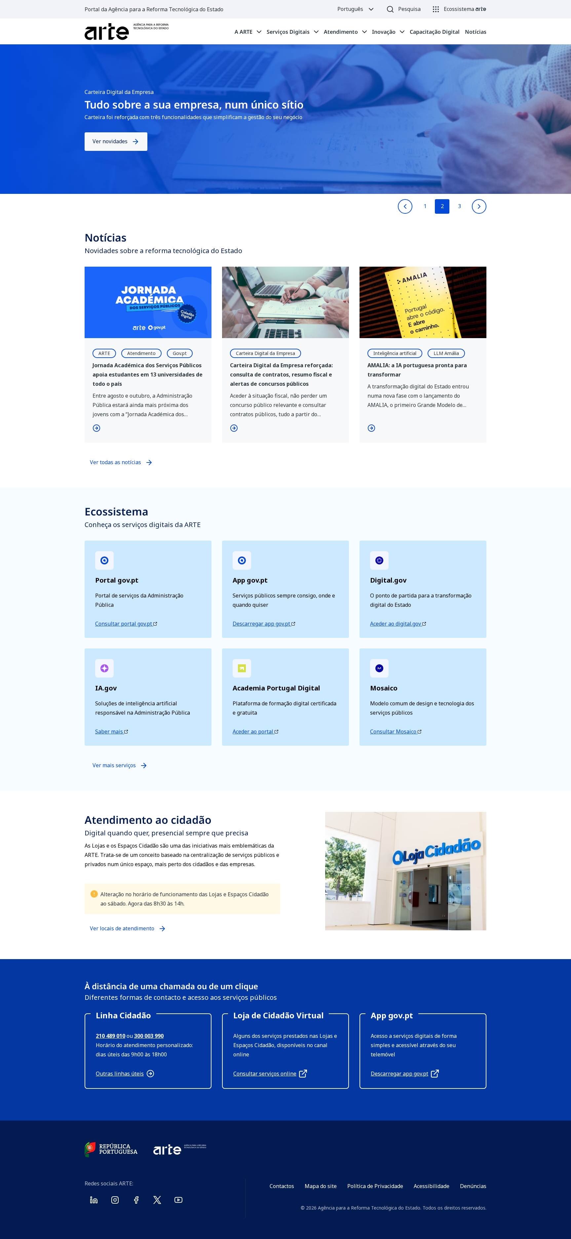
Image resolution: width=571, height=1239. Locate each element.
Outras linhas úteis (120, 1073)
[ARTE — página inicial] (127, 31)
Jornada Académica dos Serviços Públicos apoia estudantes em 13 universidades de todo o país (148, 374)
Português (350, 9)
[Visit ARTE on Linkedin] (94, 1201)
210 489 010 (110, 1036)
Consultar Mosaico (394, 731)
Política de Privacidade (375, 1186)
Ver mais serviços (114, 765)
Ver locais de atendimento (122, 931)
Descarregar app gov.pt (262, 623)
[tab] (248, 32)
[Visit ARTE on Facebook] (136, 1201)
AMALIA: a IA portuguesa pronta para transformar (417, 370)
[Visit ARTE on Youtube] (178, 1201)
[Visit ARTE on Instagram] (115, 1201)
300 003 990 (149, 1036)
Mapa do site (321, 1186)
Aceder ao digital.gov (396, 623)
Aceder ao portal (254, 731)
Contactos (282, 1186)
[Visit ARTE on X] (157, 1201)
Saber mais (109, 731)
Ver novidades (110, 141)
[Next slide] (479, 206)
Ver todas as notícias (115, 462)
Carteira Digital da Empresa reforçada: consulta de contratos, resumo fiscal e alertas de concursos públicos (281, 374)
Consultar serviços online (264, 1073)
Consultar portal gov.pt (124, 623)
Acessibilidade (431, 1186)
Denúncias (473, 1186)
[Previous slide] (405, 206)
